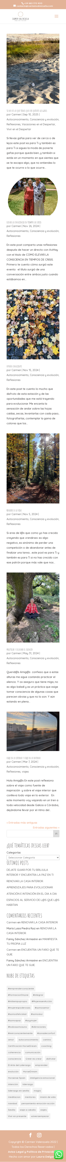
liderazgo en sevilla (18, 1090)
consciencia (14, 1058)
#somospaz (14, 1020)
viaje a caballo (28, 1109)
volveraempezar (40, 1116)
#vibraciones (39, 1026)
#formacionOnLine (18, 995)
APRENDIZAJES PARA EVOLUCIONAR (30, 887)
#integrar (38, 995)
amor (11, 1039)
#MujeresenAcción (42, 1001)
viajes (25, 771)
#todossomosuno (17, 1026)
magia (37, 1090)
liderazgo (28, 1084)
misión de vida (48, 1097)
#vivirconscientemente (20, 1033)
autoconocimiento (28, 1039)
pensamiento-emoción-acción (37, 1103)
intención (13, 1084)
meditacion (14, 1097)
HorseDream (30, 1071)
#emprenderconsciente (21, 988)
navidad (12, 1103)
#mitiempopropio (17, 1001)
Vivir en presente (17, 1116)
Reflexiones (14, 124)
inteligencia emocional (42, 1077)
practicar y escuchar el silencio (20, 649)
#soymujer (31, 1020)
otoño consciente (14, 366)
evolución (13, 1071)
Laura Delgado (46, 1156)
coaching (46, 1046)
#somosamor (42, 1007)
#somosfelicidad (17, 1014)
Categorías (14, 852)
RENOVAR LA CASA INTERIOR (25, 881)
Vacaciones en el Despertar (38, 124)
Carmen (16, 114)
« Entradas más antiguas (22, 822)
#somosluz (37, 1014)
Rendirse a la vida (14, 510)
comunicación (32, 1052)
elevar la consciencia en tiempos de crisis (24, 222)
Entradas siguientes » (46, 827)
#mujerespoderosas (19, 1007)
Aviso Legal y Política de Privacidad (32, 1151)
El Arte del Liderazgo (19, 1065)
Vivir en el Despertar (19, 129)
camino (47, 1039)
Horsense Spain (16, 1077)
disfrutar (51, 1058)
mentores (30, 1097)
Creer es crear (34, 1058)
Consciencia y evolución (44, 119)
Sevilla (11, 1109)
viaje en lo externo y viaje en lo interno (24, 758)
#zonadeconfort (46, 1033)
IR (56, 833)
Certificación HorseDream (22, 1046)
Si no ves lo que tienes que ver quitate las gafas (27, 110)
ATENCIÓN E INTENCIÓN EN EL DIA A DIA (32, 893)
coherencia (14, 1052)
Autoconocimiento (18, 119)
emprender (41, 1065)
